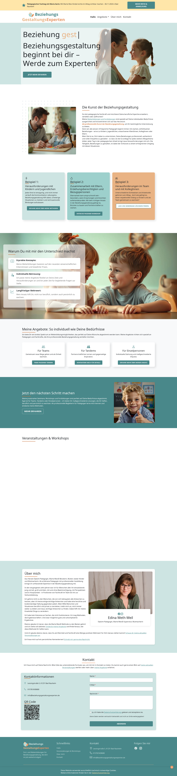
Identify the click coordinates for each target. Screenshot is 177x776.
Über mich (116, 16)
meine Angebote (100, 667)
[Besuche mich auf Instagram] (122, 614)
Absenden (121, 724)
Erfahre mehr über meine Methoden (43, 208)
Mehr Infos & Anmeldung (141, 5)
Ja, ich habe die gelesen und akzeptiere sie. (117, 712)
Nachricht (93, 694)
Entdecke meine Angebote (56, 626)
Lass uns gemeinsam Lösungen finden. (133, 206)
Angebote (102, 16)
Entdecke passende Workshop (88, 214)
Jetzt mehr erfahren (37, 75)
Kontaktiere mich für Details (88, 363)
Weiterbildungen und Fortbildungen (101, 119)
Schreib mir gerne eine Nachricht (77, 639)
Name (92, 676)
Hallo (93, 16)
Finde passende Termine (43, 363)
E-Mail (92, 685)
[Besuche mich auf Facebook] (119, 614)
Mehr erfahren (32, 411)
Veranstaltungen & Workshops (69, 751)
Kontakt (127, 16)
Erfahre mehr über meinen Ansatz (133, 363)
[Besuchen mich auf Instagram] (140, 748)
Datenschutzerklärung (112, 712)
